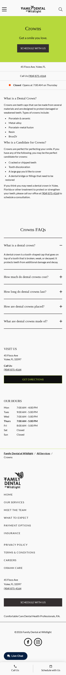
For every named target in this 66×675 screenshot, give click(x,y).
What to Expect (16, 517)
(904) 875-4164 (37, 75)
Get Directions (33, 379)
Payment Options (17, 525)
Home (8, 494)
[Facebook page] (28, 642)
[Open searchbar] (60, 9)
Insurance (12, 533)
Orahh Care (13, 567)
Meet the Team (15, 509)
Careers (10, 560)
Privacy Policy (16, 544)
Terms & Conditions (19, 552)
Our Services (14, 502)
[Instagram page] (38, 642)
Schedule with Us (33, 48)
